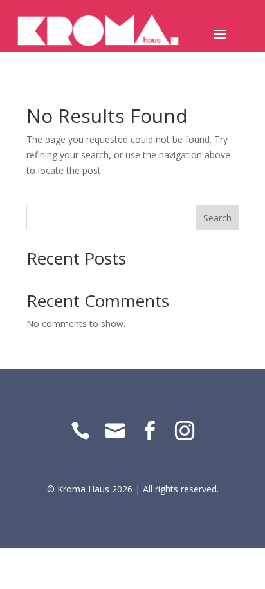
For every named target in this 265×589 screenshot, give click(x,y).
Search (217, 218)
